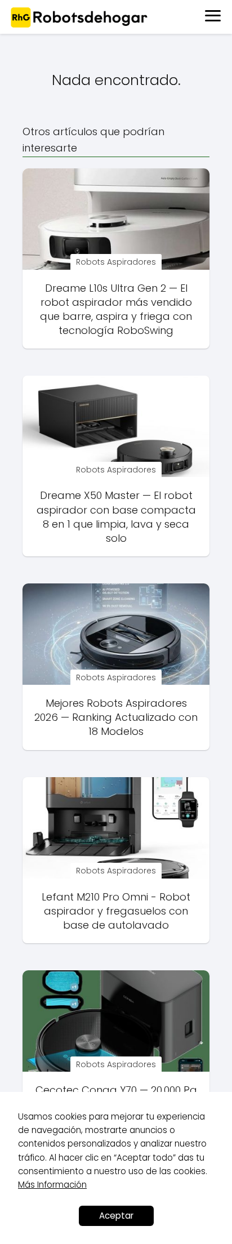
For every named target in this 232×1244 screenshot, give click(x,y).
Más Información (52, 1185)
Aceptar (116, 1215)
